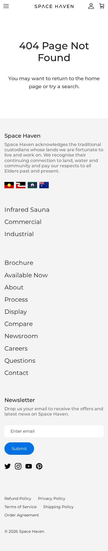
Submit (19, 448)
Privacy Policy (51, 498)
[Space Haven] (54, 6)
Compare (18, 324)
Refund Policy (17, 498)
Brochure (18, 263)
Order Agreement (21, 515)
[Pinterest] (39, 466)
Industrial (19, 234)
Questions (19, 360)
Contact (16, 373)
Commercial (23, 222)
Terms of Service (20, 506)
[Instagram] (18, 466)
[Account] (90, 6)
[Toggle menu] (6, 6)
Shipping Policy (58, 506)
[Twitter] (7, 466)
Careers (16, 348)
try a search (63, 86)
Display (15, 311)
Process (16, 299)
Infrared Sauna (27, 209)
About (14, 287)
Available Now (26, 275)
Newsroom (21, 336)
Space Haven (31, 531)
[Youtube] (28, 466)
